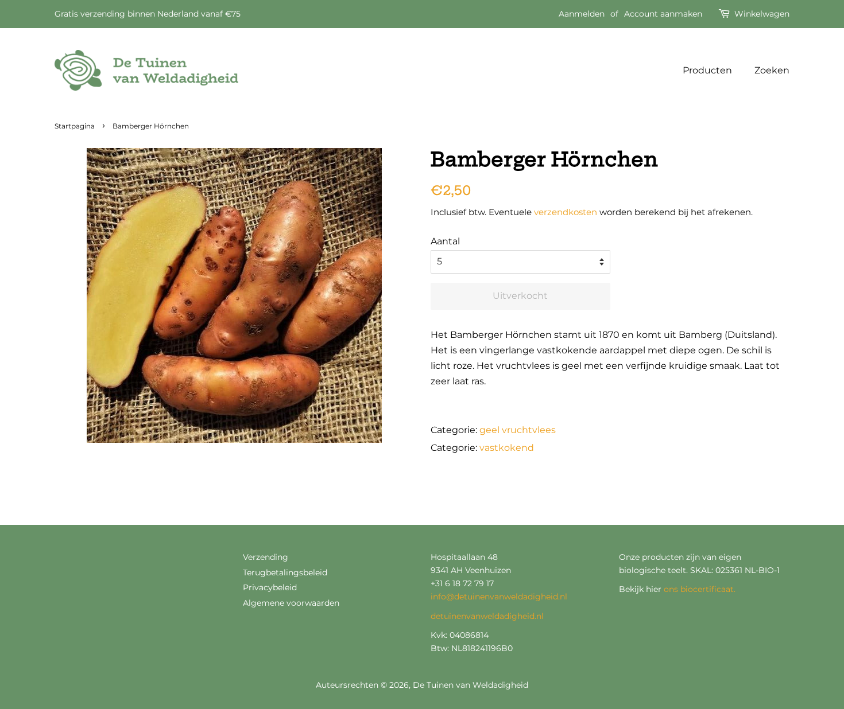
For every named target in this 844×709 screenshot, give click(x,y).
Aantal (445, 241)
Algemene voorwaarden (291, 602)
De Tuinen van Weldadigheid (470, 684)
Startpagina (75, 126)
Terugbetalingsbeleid (285, 572)
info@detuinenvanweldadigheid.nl (499, 596)
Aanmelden (582, 14)
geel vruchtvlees (517, 429)
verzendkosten (565, 212)
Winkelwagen (761, 14)
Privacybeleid (270, 587)
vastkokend (506, 447)
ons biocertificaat (699, 589)
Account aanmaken (663, 14)
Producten (707, 70)
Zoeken (771, 70)
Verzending (265, 557)
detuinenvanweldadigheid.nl (487, 616)
